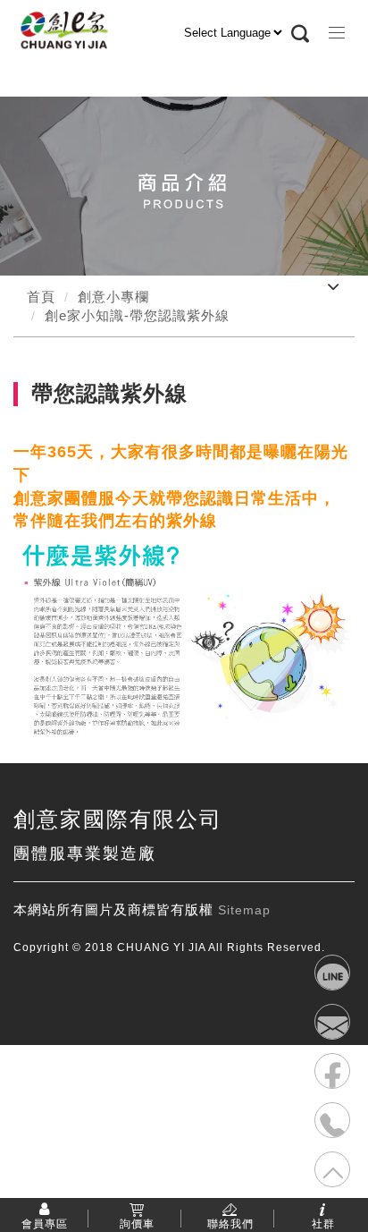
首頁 (41, 296)
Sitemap (244, 910)
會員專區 (44, 1223)
